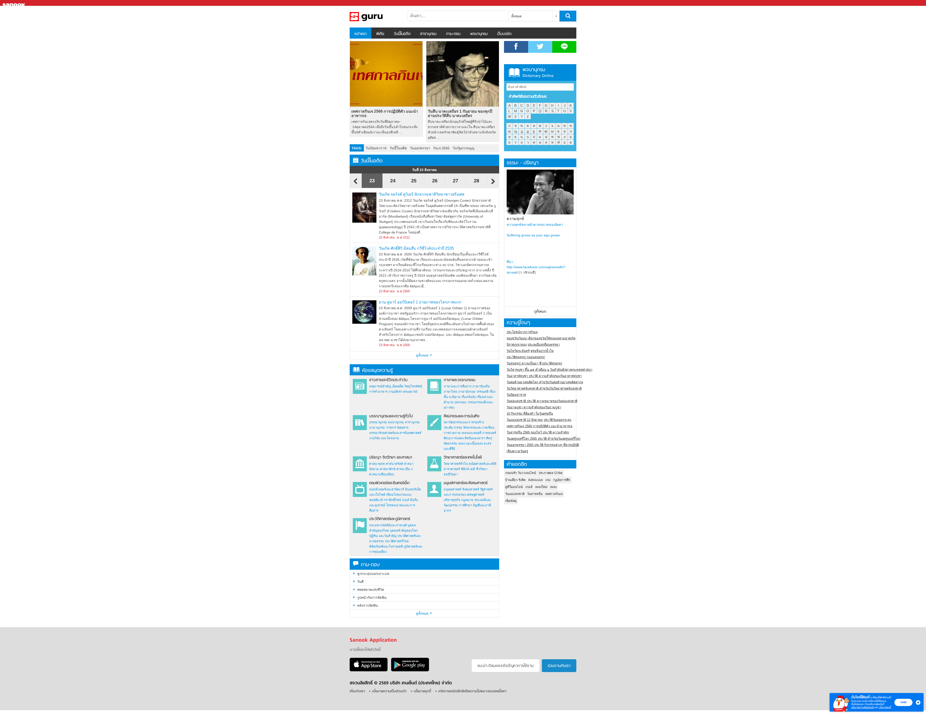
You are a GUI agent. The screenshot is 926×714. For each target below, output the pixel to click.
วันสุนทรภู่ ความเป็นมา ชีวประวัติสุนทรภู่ (534, 363)
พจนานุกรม (479, 34)
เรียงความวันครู (517, 451)
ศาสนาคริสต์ (394, 464)
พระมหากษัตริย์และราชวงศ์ (388, 525)
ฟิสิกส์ (465, 469)
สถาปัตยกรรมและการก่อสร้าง (464, 422)
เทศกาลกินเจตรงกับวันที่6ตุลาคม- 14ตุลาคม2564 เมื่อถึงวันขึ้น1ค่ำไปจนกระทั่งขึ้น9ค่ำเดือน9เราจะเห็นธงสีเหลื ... (384, 127)
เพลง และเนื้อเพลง (470, 443)
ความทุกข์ (515, 219)
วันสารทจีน (535, 494)
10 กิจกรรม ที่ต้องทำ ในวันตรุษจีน (530, 413)
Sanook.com (14, 3)
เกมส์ (405, 500)
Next (493, 183)
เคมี (472, 469)
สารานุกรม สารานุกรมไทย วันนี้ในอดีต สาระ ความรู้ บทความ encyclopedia (375, 16)
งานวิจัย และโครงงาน (384, 438)
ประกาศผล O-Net (551, 473)
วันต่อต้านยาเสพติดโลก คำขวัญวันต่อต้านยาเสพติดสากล (545, 382)
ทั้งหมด (516, 16)
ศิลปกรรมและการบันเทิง (461, 416)
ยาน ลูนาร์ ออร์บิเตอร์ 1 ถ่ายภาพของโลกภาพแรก (420, 302)
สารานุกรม (428, 34)
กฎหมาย (467, 500)
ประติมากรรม (453, 427)
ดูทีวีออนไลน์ (514, 487)
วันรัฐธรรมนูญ (463, 148)
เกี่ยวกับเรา (357, 691)
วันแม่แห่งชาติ (514, 494)
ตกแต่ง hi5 (410, 391)
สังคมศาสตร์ (470, 489)
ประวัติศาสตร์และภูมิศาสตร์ (389, 519)
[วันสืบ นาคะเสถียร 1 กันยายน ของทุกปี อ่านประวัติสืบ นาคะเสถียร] (462, 74)
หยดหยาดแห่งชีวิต (370, 589)
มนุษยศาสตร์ (452, 489)
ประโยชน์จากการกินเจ (522, 332)
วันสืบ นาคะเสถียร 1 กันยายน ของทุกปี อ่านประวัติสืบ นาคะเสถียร (460, 113)
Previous (355, 183)
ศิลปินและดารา (475, 438)
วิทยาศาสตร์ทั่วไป (456, 464)
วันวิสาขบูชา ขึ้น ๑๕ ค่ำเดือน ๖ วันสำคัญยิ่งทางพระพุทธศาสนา (549, 369)
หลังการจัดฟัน (367, 605)
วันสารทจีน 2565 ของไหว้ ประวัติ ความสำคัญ (538, 432)
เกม (548, 480)
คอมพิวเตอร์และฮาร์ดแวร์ (386, 489)
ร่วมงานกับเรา (559, 666)
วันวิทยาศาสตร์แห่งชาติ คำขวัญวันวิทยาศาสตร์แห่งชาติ (544, 388)
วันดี (360, 582)
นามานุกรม (377, 427)
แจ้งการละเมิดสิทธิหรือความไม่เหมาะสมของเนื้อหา (472, 691)
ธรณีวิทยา (451, 474)
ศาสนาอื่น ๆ (404, 469)
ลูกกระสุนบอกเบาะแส (373, 574)
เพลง (553, 487)
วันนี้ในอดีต (402, 34)
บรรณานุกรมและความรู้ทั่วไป (391, 416)
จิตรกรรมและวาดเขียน (478, 427)
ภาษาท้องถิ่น (481, 386)
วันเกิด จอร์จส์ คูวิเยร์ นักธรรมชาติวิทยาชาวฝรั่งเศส (421, 194)
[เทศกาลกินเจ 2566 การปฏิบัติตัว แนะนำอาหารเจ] (386, 74)
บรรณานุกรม (378, 422)
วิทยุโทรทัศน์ (413, 386)
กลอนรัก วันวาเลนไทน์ (520, 473)
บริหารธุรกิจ (452, 500)
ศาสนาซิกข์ (387, 469)
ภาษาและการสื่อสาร (457, 386)
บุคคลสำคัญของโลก (404, 530)
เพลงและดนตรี (471, 433)
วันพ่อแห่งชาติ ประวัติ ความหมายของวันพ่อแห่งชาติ (542, 401)
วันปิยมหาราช (376, 148)
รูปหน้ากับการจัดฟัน (372, 597)
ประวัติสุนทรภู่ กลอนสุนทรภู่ (526, 357)
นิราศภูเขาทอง (517, 344)
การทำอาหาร (378, 391)
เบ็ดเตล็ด (397, 386)
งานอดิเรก (395, 391)
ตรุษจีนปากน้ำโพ (542, 351)
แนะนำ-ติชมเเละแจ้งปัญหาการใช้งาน (505, 666)
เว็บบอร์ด (504, 34)
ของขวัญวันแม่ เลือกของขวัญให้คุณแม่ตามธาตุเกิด (541, 338)
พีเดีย (380, 34)
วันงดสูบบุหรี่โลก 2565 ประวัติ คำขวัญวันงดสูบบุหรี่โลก (543, 438)
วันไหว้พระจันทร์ (518, 351)
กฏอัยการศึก (561, 480)
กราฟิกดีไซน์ (392, 500)
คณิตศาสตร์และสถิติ (482, 464)
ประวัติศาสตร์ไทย (397, 541)
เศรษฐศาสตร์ (475, 494)
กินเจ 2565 (441, 148)
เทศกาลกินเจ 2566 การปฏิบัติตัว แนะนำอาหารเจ (384, 113)
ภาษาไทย (450, 391)
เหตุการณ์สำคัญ (380, 386)
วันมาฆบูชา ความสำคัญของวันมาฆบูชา (534, 407)
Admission (535, 480)
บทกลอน (460, 402)
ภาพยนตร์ (489, 433)
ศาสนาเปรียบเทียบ (381, 474)
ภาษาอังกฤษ (466, 391)
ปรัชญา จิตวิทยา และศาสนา (390, 457)
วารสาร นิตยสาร (397, 427)
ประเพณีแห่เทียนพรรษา (544, 344)
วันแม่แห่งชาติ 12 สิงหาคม (525, 420)
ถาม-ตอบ (453, 34)
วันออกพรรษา (420, 148)
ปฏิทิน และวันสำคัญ (382, 536)
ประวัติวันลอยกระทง (557, 420)
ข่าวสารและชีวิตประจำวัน (388, 380)
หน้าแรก (360, 34)
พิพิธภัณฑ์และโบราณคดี (386, 546)
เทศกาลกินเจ (554, 494)
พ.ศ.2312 (403, 237)
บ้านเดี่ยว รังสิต (515, 480)
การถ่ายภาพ (452, 433)
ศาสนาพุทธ (377, 464)
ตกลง (903, 702)
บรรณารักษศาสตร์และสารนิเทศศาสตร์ (395, 433)
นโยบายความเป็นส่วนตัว (862, 707)
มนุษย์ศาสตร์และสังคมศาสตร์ (466, 483)
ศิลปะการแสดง (454, 438)
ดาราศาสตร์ (452, 469)
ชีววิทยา (481, 469)
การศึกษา (465, 505)
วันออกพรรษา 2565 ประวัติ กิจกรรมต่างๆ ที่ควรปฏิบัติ (543, 445)
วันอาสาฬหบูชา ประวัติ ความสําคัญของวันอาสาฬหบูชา (544, 376)
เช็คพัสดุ (511, 501)
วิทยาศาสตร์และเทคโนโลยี (463, 457)
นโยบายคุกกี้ (885, 707)
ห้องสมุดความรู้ (377, 371)
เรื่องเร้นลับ (468, 397)
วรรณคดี (482, 391)
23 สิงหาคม (387, 237)
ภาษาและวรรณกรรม (459, 380)
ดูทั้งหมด (422, 355)
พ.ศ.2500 (403, 291)
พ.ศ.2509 (403, 345)
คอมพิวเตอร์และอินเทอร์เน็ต (389, 483)
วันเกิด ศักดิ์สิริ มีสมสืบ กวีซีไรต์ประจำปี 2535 (416, 248)
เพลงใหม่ (541, 487)
